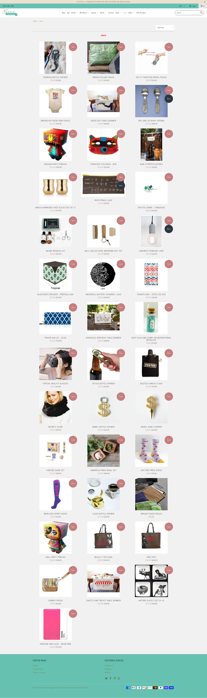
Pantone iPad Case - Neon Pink (55, 624)
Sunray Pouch (55, 581)
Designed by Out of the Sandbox (61, 688)
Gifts (131, 13)
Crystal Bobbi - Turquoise (151, 188)
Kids (118, 13)
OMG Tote (151, 537)
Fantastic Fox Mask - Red (103, 144)
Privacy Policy (38, 669)
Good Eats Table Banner (103, 101)
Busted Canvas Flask (151, 364)
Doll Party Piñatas (55, 537)
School (111, 13)
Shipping (108, 669)
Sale (125, 13)
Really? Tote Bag (103, 537)
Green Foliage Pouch (103, 58)
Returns (108, 672)
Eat (68, 13)
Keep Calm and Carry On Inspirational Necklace (151, 318)
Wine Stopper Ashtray (151, 144)
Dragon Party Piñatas (55, 144)
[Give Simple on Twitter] (106, 678)
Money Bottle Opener (103, 407)
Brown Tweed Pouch (151, 494)
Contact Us (109, 665)
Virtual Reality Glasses (55, 364)
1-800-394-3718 (8, 6)
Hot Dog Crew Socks (151, 451)
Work (102, 13)
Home (93, 13)
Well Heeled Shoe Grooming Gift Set (103, 231)
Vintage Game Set (55, 451)
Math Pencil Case (103, 184)
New (64, 13)
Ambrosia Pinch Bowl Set (103, 451)
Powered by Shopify (81, 688)
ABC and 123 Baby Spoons (151, 101)
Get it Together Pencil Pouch (151, 58)
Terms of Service (39, 672)
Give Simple (43, 688)
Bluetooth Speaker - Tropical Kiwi (55, 275)
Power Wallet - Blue (55, 318)
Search (35, 665)
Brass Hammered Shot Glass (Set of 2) (55, 188)
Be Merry (84, 13)
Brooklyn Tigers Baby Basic (55, 101)
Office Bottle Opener (103, 364)
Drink (73, 13)
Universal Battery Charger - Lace (103, 275)
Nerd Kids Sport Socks (55, 494)
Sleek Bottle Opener (103, 494)
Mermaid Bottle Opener (55, 58)
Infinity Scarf (55, 407)
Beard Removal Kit (55, 231)
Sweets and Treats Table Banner (103, 581)
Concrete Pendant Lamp (151, 231)
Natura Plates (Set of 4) (151, 581)
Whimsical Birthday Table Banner (103, 318)
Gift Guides (141, 13)
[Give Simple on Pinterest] (115, 678)
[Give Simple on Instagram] (119, 678)
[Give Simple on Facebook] (110, 678)
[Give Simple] (17, 12)
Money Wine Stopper (151, 407)
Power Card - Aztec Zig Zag (151, 275)
